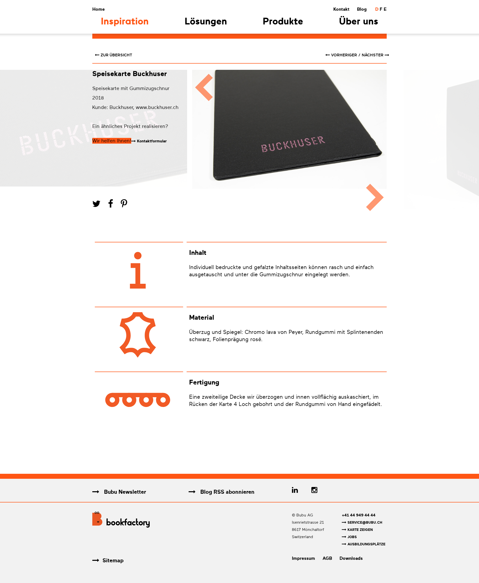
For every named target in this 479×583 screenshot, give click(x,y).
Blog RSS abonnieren (226, 492)
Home (98, 9)
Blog (362, 9)
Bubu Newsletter (124, 492)
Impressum (303, 558)
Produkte (283, 22)
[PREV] (201, 143)
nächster (372, 55)
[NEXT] (377, 143)
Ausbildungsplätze (366, 544)
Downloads (351, 558)
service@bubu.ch (365, 522)
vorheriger (344, 55)
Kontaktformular (152, 141)
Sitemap (113, 560)
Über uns (358, 22)
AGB (327, 558)
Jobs (352, 537)
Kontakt (341, 9)
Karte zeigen (360, 530)
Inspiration (125, 22)
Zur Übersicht (116, 55)
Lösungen (206, 22)
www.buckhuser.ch (157, 107)
